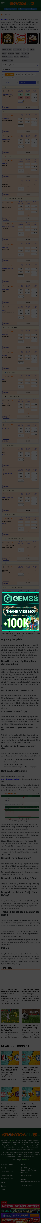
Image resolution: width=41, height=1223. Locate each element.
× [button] (36, 595)
